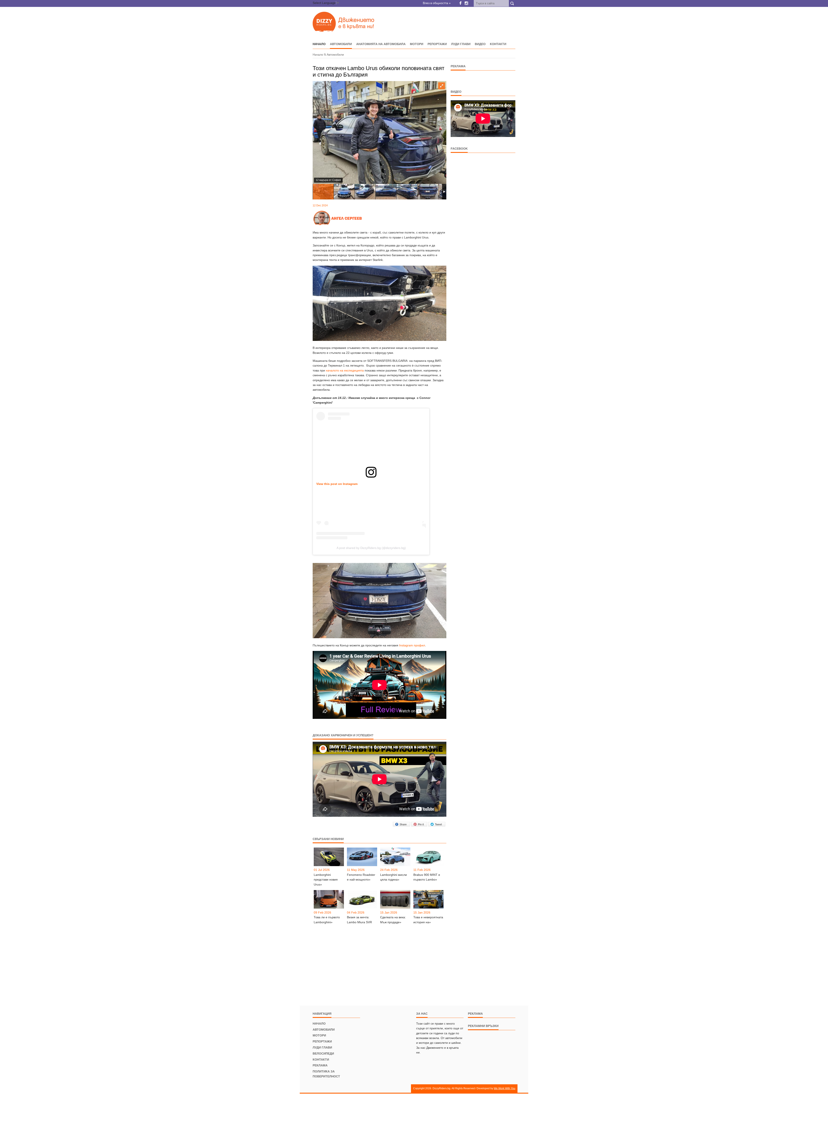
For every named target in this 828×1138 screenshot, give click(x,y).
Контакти (498, 44)
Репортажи (437, 44)
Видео (480, 44)
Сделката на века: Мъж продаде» (393, 919)
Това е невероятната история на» (428, 919)
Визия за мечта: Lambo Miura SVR (359, 919)
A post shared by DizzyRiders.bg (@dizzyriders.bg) (371, 548)
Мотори (416, 44)
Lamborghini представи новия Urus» (326, 879)
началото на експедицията (345, 370)
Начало (318, 54)
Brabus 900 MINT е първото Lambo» (426, 877)
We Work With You (504, 1088)
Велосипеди (323, 1053)
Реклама (320, 1065)
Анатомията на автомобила (381, 44)
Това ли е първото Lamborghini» (327, 919)
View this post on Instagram (337, 484)
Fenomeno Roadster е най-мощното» (361, 877)
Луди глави (460, 44)
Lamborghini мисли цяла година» (393, 877)
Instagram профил (412, 645)
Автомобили (341, 44)
